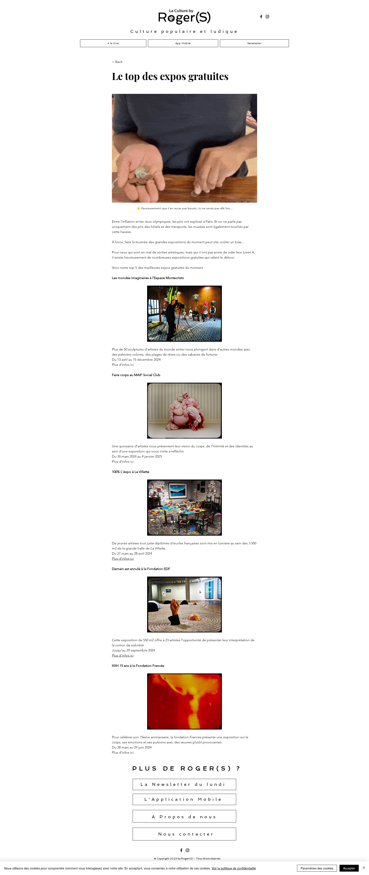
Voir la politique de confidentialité (234, 868)
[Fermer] (363, 868)
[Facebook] (261, 16)
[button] (126, 62)
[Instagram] (267, 16)
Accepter (349, 868)
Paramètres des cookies (317, 868)
